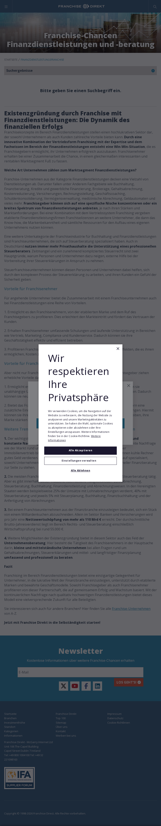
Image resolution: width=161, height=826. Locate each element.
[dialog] (80, 413)
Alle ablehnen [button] (80, 470)
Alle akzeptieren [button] (80, 450)
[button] (80, 461)
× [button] (117, 348)
